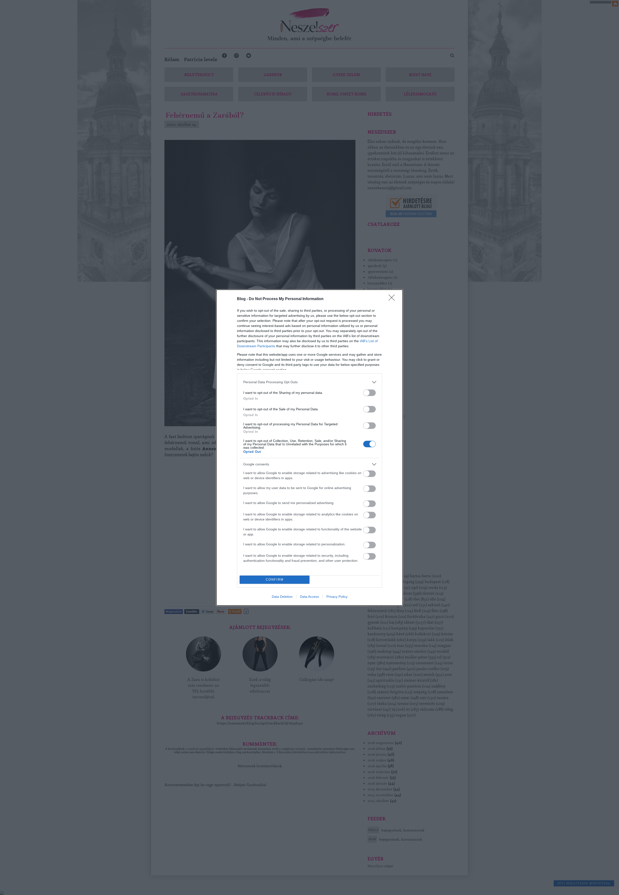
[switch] (369, 393)
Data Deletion (282, 597)
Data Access (309, 597)
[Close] (393, 299)
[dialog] (309, 448)
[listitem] (309, 382)
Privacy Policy (336, 597)
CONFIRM (275, 579)
